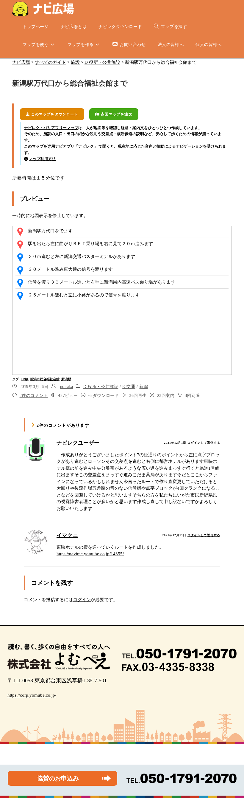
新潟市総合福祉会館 (45, 379)
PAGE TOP (233, 769)
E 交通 (128, 386)
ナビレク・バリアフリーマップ (51, 128)
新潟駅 (66, 379)
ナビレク (86, 146)
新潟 (143, 386)
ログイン (82, 599)
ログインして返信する (203, 442)
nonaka (66, 386)
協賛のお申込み (58, 778)
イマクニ (67, 535)
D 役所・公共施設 (100, 386)
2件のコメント (34, 395)
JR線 (24, 379)
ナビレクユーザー (78, 443)
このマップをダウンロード (54, 114)
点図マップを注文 (116, 114)
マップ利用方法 (42, 159)
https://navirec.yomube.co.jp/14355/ (90, 553)
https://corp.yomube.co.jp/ (31, 695)
